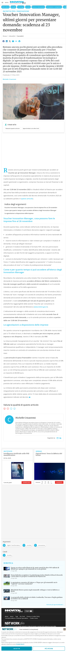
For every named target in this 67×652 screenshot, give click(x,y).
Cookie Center (34, 618)
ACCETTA (17, 648)
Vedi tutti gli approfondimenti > (54, 604)
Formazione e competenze (49, 7)
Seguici (28, 611)
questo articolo (27, 199)
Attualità (9, 7)
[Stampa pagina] (19, 41)
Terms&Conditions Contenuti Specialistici (16, 618)
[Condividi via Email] (13, 41)
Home (5, 36)
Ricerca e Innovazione (34, 7)
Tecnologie (16, 7)
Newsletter (62, 7)
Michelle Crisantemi (9, 79)
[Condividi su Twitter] (9, 41)
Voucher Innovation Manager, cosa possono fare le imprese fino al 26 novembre (30, 207)
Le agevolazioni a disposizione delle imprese (18, 213)
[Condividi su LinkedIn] (6, 41)
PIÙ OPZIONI (49, 648)
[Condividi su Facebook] (3, 41)
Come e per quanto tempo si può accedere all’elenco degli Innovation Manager (30, 210)
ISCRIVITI (59, 482)
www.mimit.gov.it (40, 307)
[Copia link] (16, 41)
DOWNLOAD (26, 482)
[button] (5, 2)
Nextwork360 (9, 626)
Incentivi (23, 7)
